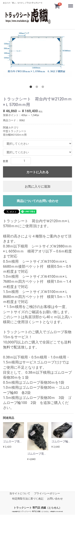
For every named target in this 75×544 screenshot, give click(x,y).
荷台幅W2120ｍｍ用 (15, 134)
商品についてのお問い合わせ (37, 201)
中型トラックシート (14, 130)
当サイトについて (19, 493)
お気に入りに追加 (37, 186)
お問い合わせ (55, 498)
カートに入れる (37, 172)
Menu (69, 3)
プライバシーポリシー (47, 493)
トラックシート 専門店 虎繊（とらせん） (38, 507)
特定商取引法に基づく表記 (27, 498)
